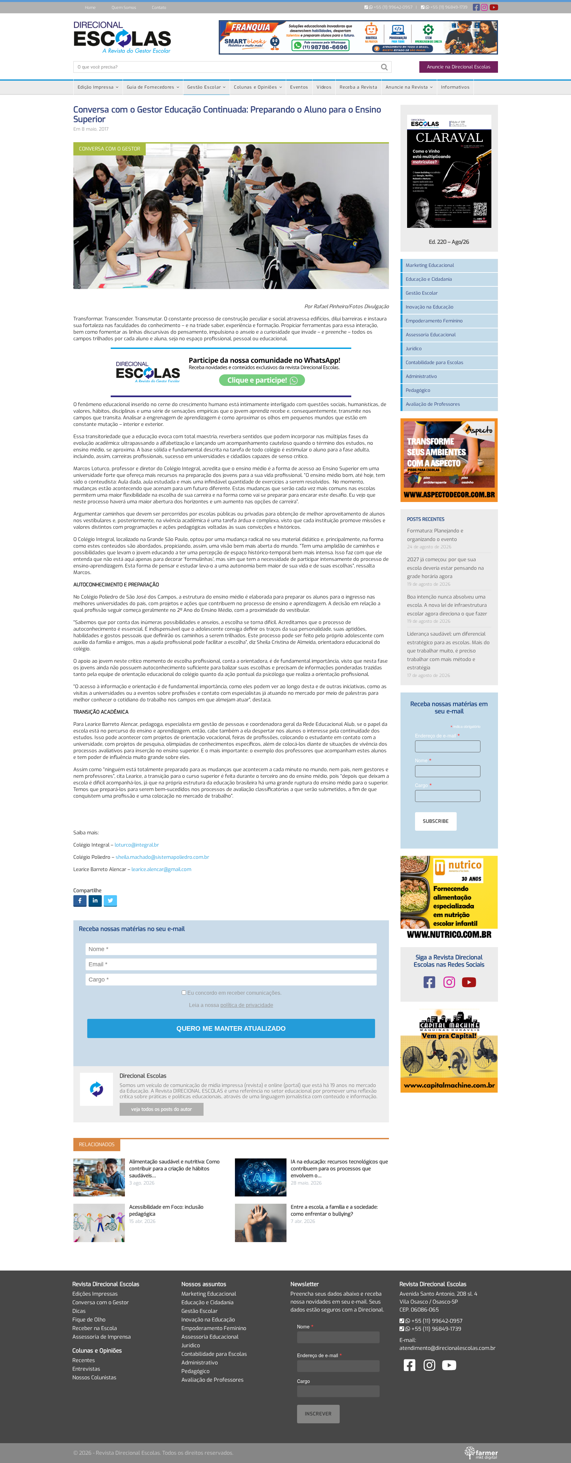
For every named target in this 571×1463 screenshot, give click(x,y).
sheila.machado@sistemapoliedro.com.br (162, 857)
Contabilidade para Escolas (434, 362)
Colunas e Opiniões (255, 87)
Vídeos (324, 87)
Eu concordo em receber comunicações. (234, 993)
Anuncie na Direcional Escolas (458, 67)
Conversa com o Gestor (100, 1302)
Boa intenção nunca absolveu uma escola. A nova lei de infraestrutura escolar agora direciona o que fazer (447, 605)
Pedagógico (418, 390)
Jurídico (414, 349)
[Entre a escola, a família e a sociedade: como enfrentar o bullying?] (260, 1223)
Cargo (423, 785)
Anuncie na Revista (407, 87)
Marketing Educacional (430, 265)
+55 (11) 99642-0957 (392, 7)
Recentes (83, 1360)
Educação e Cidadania (429, 279)
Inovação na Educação (429, 307)
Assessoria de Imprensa (101, 1336)
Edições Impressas (95, 1293)
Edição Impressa (96, 87)
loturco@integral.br (137, 845)
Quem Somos (124, 7)
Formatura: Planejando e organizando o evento (435, 535)
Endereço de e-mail (437, 735)
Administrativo (421, 376)
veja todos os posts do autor (161, 1109)
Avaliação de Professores (433, 404)
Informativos (455, 87)
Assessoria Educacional (431, 335)
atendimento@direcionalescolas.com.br (448, 1348)
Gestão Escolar (204, 87)
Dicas (79, 1311)
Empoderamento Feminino (434, 321)
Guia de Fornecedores (150, 87)
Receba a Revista (358, 87)
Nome (423, 760)
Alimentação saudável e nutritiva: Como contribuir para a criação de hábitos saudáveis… (174, 1168)
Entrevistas (86, 1368)
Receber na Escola (94, 1328)
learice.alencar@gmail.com (161, 869)
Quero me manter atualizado (231, 1028)
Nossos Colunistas (94, 1377)
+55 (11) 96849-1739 (448, 7)
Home (90, 7)
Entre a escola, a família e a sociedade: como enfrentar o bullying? (334, 1210)
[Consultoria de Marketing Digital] (481, 1452)
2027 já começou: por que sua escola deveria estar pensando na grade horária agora (445, 568)
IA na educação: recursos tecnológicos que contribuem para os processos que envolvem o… (339, 1168)
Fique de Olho (88, 1319)
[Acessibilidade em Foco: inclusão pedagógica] (99, 1223)
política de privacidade (246, 1005)
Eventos (299, 87)
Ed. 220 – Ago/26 (449, 241)
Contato (159, 7)
